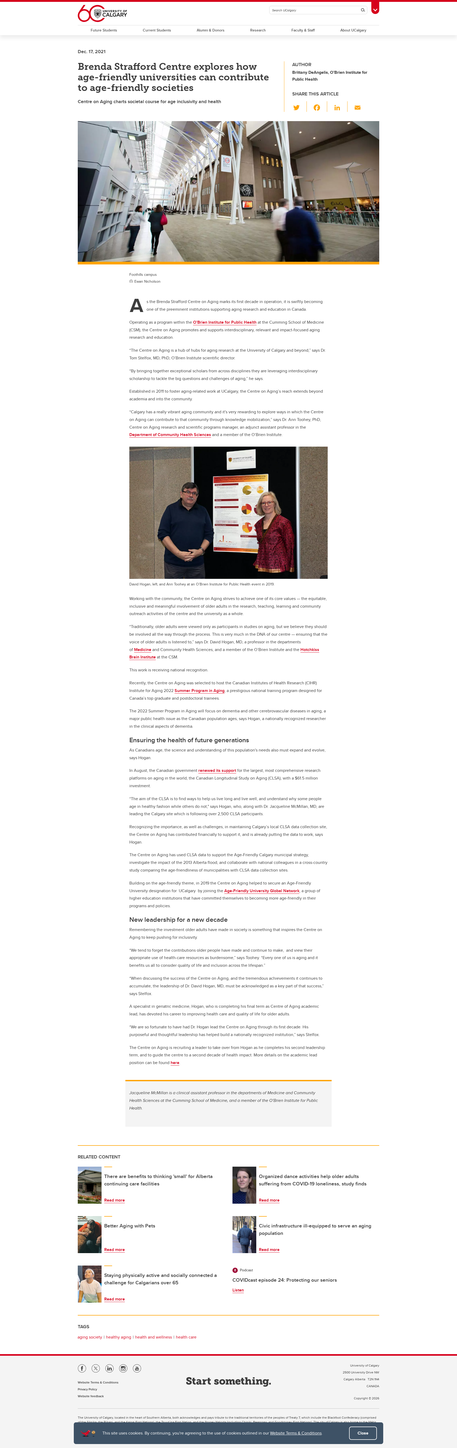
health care (186, 1337)
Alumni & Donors (211, 30)
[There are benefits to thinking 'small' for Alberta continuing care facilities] (90, 1185)
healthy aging (118, 1337)
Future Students (104, 30)
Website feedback (91, 1396)
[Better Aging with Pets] (90, 1234)
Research (258, 30)
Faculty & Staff (303, 30)
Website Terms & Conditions (296, 1433)
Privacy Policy (87, 1389)
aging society (89, 1337)
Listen (238, 1290)
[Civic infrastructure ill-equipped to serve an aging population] (244, 1234)
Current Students (157, 30)
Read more (114, 1200)
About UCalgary (353, 30)
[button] (299, 106)
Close (363, 1433)
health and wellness (153, 1337)
